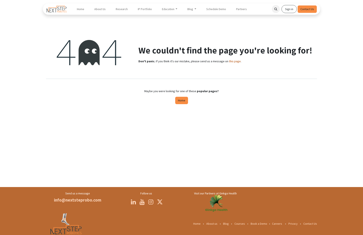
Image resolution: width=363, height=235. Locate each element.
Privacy (293, 224)
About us (211, 224)
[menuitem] (80, 9)
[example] (216, 206)
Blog (226, 224)
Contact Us (307, 9)
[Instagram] (150, 202)
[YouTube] (142, 202)
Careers (277, 224)
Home (181, 100)
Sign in (289, 9)
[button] (276, 9)
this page (235, 61)
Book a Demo (259, 224)
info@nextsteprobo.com (77, 200)
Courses (239, 224)
